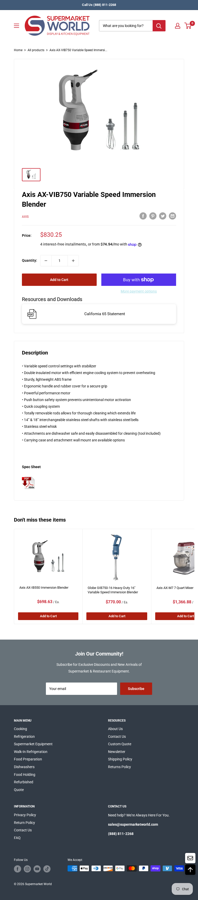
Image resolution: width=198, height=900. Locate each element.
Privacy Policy (25, 815)
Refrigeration (24, 736)
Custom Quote (119, 744)
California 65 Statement (104, 314)
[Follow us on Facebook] (17, 868)
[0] (188, 26)
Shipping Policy (120, 759)
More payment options (139, 291)
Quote (19, 790)
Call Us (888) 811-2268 (99, 5)
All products (36, 50)
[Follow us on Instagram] (27, 868)
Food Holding (24, 774)
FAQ (17, 838)
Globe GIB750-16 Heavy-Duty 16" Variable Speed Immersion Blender (113, 590)
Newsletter (116, 752)
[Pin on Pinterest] (152, 216)
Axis (25, 217)
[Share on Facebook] (143, 216)
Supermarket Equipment (33, 744)
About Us (115, 729)
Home (18, 50)
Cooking (20, 729)
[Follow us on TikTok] (47, 868)
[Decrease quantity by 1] (45, 260)
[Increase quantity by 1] (73, 260)
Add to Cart (59, 280)
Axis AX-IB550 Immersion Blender (43, 587)
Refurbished (23, 782)
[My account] (177, 26)
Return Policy (24, 823)
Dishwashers (24, 767)
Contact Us (117, 736)
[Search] (159, 25)
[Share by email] (172, 216)
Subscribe (136, 689)
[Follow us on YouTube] (37, 868)
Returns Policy (119, 767)
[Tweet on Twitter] (162, 216)
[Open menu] (16, 26)
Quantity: (29, 260)
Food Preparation (28, 759)
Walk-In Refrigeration (30, 752)
